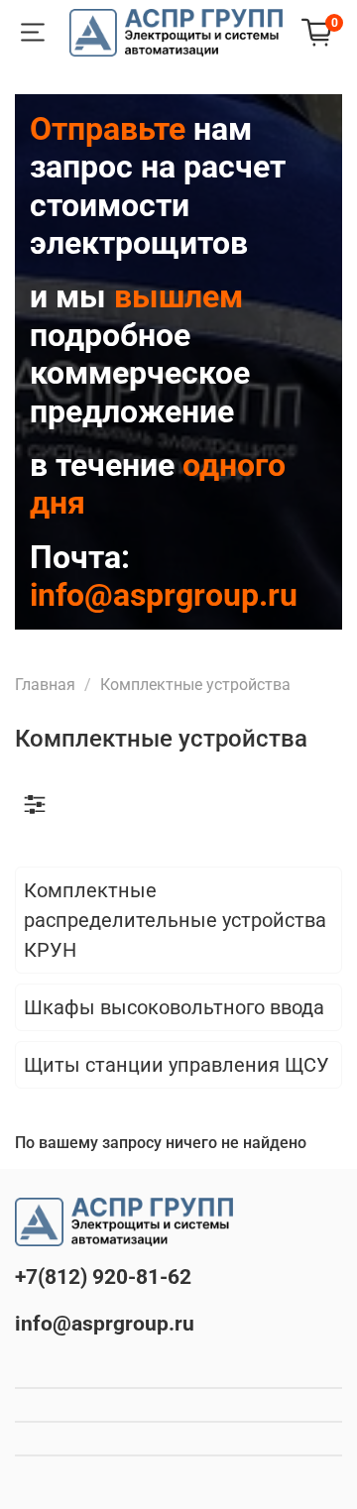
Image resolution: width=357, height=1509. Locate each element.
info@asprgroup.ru (104, 1323)
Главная (45, 684)
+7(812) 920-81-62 (103, 1277)
